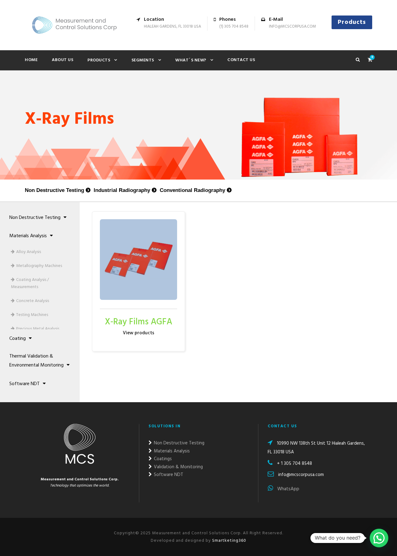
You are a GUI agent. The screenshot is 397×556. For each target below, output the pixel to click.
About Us (62, 60)
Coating (17, 339)
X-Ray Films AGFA (138, 322)
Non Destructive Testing (54, 190)
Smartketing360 (228, 540)
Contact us (241, 60)
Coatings (162, 459)
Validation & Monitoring (178, 467)
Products (352, 22)
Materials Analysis (28, 236)
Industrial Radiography (122, 190)
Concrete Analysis (32, 301)
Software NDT (24, 384)
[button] (379, 538)
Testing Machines (32, 314)
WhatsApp (287, 489)
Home (31, 60)
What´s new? (190, 60)
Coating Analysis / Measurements (30, 283)
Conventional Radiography (192, 190)
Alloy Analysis (28, 252)
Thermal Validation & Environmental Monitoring (36, 360)
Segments (143, 60)
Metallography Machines (39, 265)
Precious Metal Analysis (37, 328)
